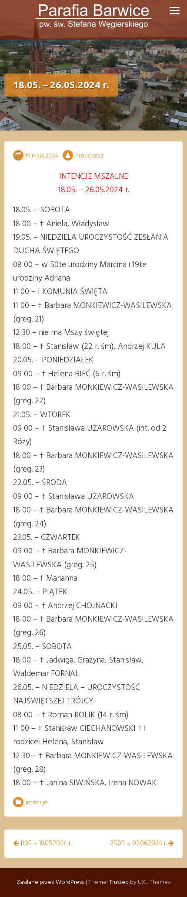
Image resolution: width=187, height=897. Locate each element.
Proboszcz (89, 156)
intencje (36, 803)
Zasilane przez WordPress (50, 882)
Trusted (119, 882)
